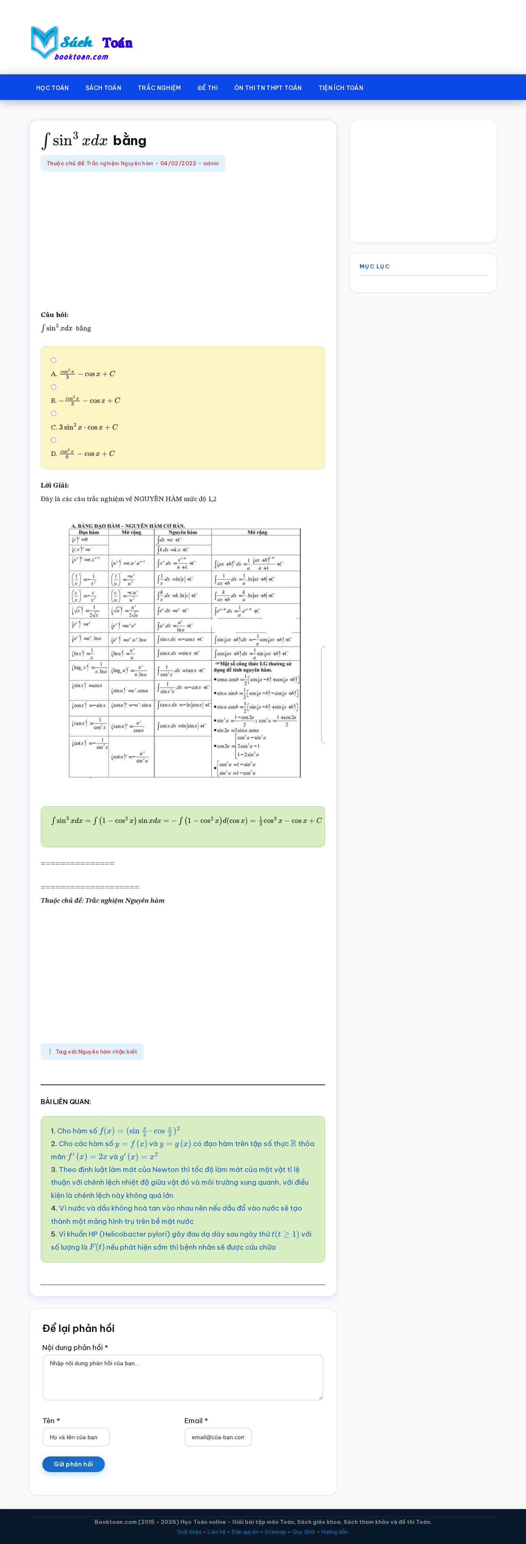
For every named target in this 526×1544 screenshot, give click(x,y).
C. (79, 427)
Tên (51, 1420)
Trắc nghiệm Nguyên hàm (120, 163)
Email (196, 1420)
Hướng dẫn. (335, 1531)
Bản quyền (245, 1531)
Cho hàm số (107, 1130)
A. (77, 374)
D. (77, 454)
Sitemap (275, 1531)
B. (79, 401)
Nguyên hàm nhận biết (108, 1051)
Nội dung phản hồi (75, 1347)
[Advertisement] (183, 241)
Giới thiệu (189, 1531)
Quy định (303, 1531)
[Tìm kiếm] (383, 86)
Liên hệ (217, 1531)
